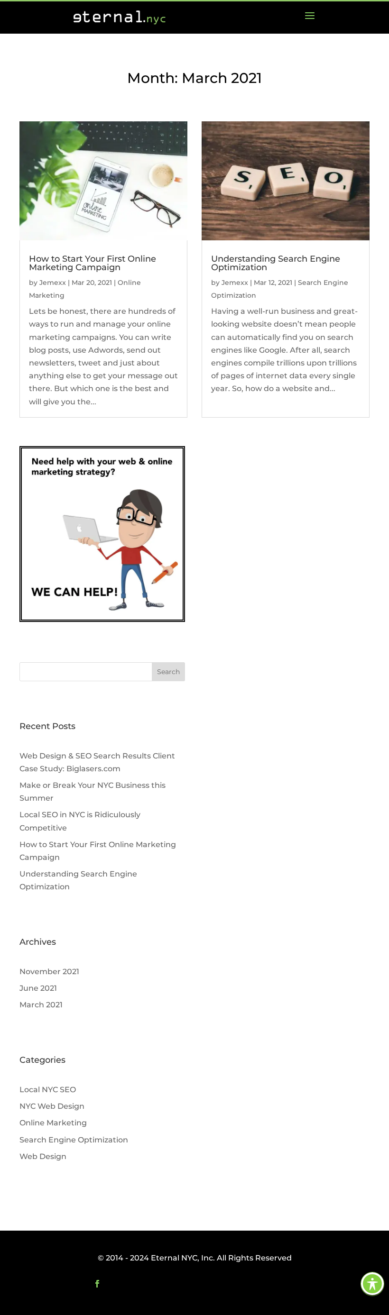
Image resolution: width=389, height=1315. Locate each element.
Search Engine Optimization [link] (73, 1139)
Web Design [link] (42, 1156)
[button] (168, 671)
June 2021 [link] (38, 988)
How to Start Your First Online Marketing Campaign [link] (92, 263)
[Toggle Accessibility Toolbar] (372, 1283)
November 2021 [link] (49, 971)
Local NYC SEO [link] (47, 1089)
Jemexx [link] (52, 282)
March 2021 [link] (41, 1004)
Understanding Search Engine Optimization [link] (275, 263)
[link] (309, 18)
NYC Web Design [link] (51, 1106)
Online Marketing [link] (53, 1122)
